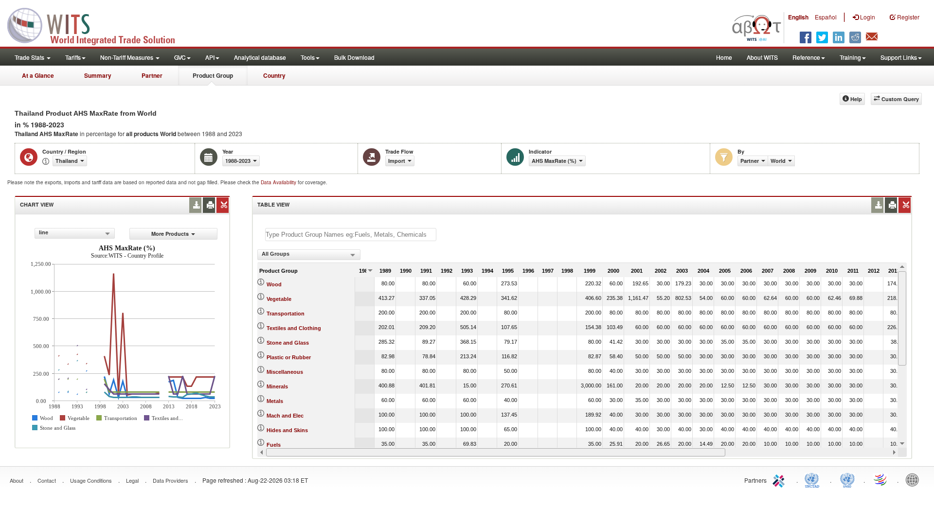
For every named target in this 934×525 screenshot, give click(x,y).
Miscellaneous (285, 372)
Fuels (274, 445)
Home (724, 57)
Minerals (277, 386)
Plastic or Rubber (289, 357)
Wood (274, 284)
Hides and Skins (287, 430)
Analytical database (260, 57)
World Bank (914, 479)
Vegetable (279, 299)
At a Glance (38, 75)
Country (274, 75)
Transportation (286, 313)
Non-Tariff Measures (127, 57)
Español (826, 17)
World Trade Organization (881, 479)
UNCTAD (814, 479)
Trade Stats (30, 57)
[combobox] (75, 233)
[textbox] (350, 234)
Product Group (213, 75)
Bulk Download (354, 57)
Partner (152, 75)
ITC (780, 479)
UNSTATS (847, 479)
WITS (97, 24)
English (798, 17)
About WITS (762, 57)
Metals (275, 401)
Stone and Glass (288, 343)
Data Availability (279, 182)
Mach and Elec (285, 416)
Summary (97, 75)
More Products (170, 233)
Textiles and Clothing (294, 328)
